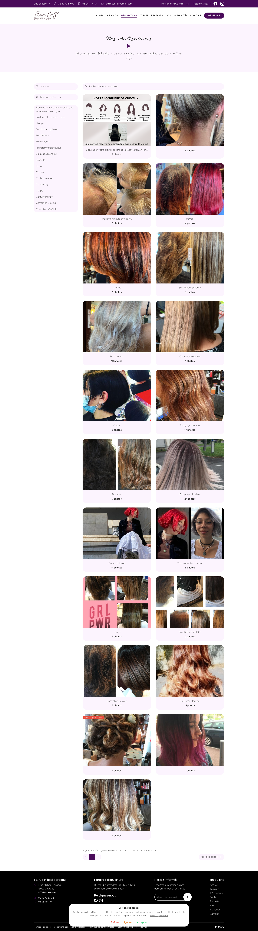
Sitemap (143, 926)
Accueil (99, 15)
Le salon (112, 15)
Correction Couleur (46, 202)
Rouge (39, 166)
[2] (98, 857)
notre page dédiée (159, 915)
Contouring (42, 184)
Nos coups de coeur (49, 97)
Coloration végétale (46, 209)
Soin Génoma (43, 135)
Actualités (180, 15)
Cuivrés (40, 172)
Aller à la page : (209, 856)
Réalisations (129, 15)
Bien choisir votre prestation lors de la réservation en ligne (54, 109)
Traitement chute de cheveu (51, 117)
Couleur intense (44, 178)
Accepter (142, 922)
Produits (157, 15)
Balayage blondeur (46, 153)
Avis (168, 15)
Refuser (115, 922)
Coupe (39, 190)
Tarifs (144, 15)
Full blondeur (43, 141)
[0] (86, 857)
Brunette (40, 159)
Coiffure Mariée (44, 196)
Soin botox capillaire (46, 129)
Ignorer (128, 922)
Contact (195, 15)
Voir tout (42, 86)
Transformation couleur (48, 147)
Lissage (40, 123)
